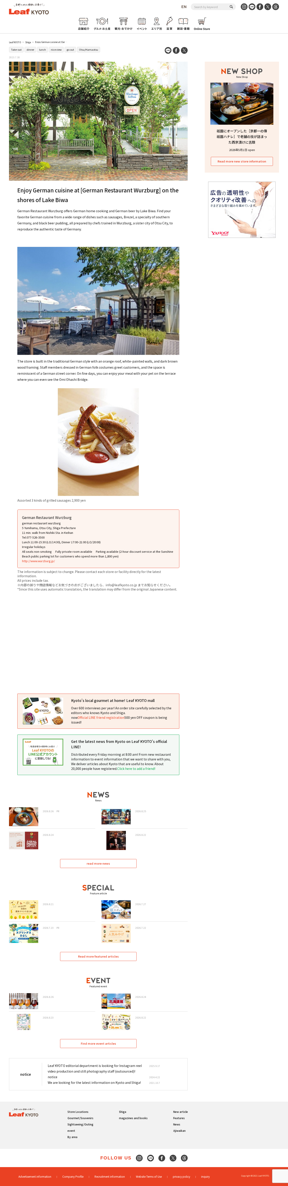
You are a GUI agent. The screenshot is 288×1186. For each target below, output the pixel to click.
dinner (30, 49)
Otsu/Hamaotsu (88, 49)
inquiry (205, 1176)
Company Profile (72, 1176)
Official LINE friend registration (101, 717)
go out (70, 49)
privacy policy (181, 1176)
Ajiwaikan (179, 1130)
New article (180, 1112)
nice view (56, 49)
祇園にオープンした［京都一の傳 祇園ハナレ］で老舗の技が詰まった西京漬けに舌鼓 (242, 136)
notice (52, 1077)
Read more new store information (242, 161)
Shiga (28, 42)
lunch (42, 49)
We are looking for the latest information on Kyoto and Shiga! (94, 1082)
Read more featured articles (98, 956)
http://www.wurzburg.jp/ (38, 561)
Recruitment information (109, 1176)
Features (179, 1118)
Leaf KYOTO (15, 42)
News (176, 1124)
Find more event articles (98, 1043)
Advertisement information (34, 1176)
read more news (98, 863)
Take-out (16, 49)
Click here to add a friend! (136, 768)
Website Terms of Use (149, 1176)
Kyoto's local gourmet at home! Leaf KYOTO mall (113, 700)
